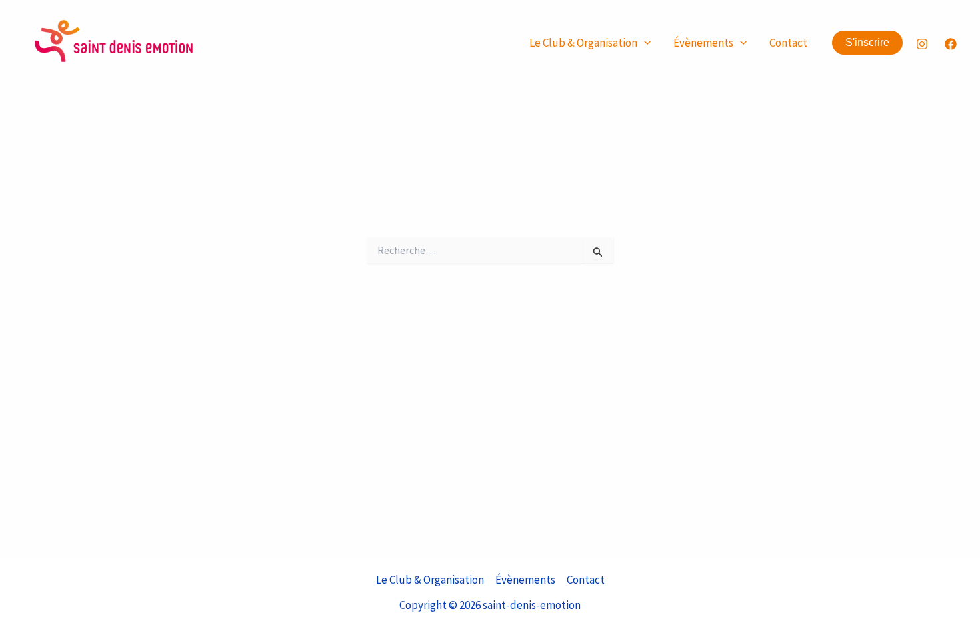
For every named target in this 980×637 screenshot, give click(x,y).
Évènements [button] (703, 42)
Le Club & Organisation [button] (583, 42)
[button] (644, 43)
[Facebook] (951, 44)
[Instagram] (922, 44)
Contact (788, 42)
